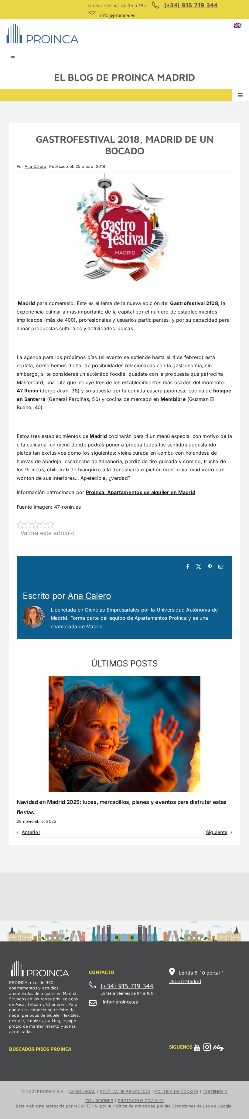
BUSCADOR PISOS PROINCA (40, 1049)
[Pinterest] (209, 567)
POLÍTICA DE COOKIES (176, 1091)
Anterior (31, 832)
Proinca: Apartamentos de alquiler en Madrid (140, 492)
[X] (198, 567)
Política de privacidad (133, 1105)
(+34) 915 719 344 (190, 5)
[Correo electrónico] (220, 567)
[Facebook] (187, 567)
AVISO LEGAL (82, 1091)
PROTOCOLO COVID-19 (141, 1100)
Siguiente (216, 832)
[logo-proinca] (42, 24)
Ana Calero (35, 166)
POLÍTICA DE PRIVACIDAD (125, 1091)
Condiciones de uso (191, 1105)
